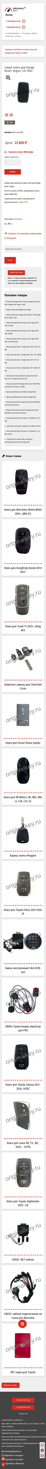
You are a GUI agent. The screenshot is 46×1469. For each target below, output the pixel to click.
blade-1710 (23, 202)
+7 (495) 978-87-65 (13, 27)
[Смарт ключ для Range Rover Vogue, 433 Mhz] (23, 92)
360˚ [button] (11, 122)
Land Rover (17, 49)
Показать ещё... (10, 1385)
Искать (10, 260)
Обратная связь (16, 272)
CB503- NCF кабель (23, 1259)
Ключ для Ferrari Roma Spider (23, 743)
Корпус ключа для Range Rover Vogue (18, 310)
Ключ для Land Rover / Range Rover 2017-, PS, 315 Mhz (23, 355)
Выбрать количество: (11, 157)
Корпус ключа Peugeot (23, 855)
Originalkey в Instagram (13, 1455)
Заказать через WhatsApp (20, 152)
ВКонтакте (10, 36)
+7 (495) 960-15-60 (13, 21)
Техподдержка (26, 33)
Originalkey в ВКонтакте (14, 1463)
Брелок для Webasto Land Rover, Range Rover (21, 392)
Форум (18, 36)
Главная (8, 49)
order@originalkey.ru (13, 33)
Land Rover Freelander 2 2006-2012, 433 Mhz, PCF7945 (23, 426)
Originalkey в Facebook (13, 1459)
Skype (35, 33)
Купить (13, 172)
